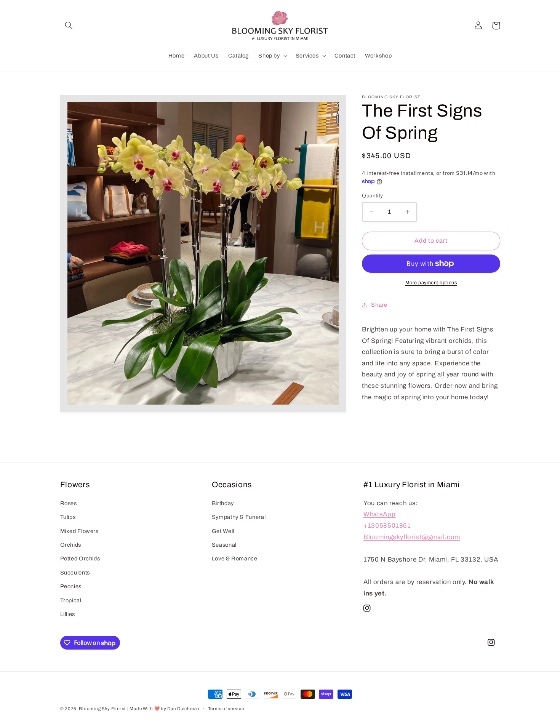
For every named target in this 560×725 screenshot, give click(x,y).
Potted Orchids (80, 559)
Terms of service (226, 708)
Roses (68, 504)
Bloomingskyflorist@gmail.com (411, 537)
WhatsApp (379, 514)
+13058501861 (387, 526)
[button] (69, 25)
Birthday (223, 504)
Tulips (68, 517)
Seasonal (224, 545)
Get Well (223, 531)
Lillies (67, 614)
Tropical (71, 600)
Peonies (71, 587)
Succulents (75, 573)
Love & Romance (235, 559)
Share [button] (379, 305)
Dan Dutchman (183, 708)
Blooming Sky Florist (102, 708)
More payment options (431, 282)
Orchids (70, 545)
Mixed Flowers (79, 531)
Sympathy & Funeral (239, 517)
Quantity (372, 195)
